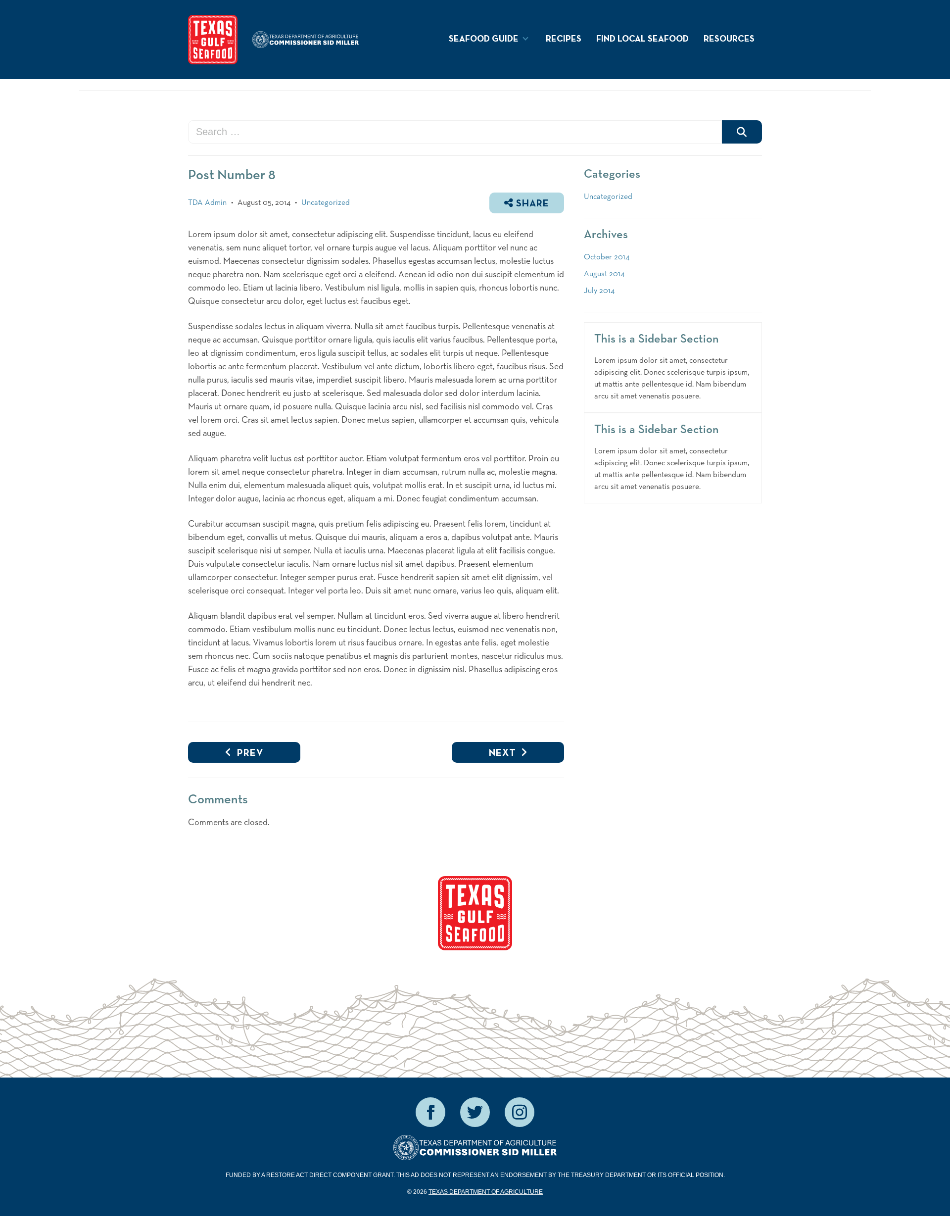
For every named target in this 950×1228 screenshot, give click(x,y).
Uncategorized (325, 203)
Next (502, 753)
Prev (247, 753)
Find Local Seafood (642, 39)
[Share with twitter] (475, 1112)
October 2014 (606, 257)
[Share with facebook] (430, 1112)
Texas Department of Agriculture (485, 1191)
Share (531, 203)
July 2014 (599, 291)
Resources (729, 39)
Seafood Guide (484, 39)
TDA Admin (207, 203)
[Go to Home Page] (213, 39)
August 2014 (604, 274)
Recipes (563, 39)
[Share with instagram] (519, 1112)
